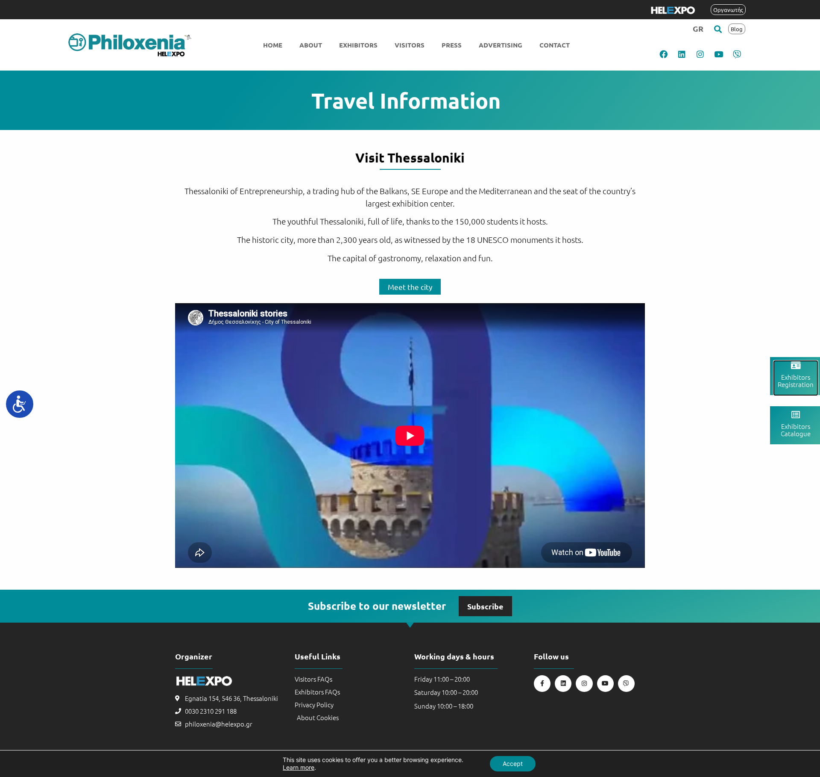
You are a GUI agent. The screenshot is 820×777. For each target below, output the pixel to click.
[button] (718, 29)
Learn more (298, 767)
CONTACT (554, 45)
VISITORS (410, 45)
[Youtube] (719, 54)
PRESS (452, 45)
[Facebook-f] (542, 683)
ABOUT (310, 45)
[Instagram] (700, 54)
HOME (272, 45)
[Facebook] (664, 54)
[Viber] (737, 54)
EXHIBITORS (358, 45)
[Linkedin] (682, 54)
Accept (513, 763)
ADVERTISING (500, 45)
